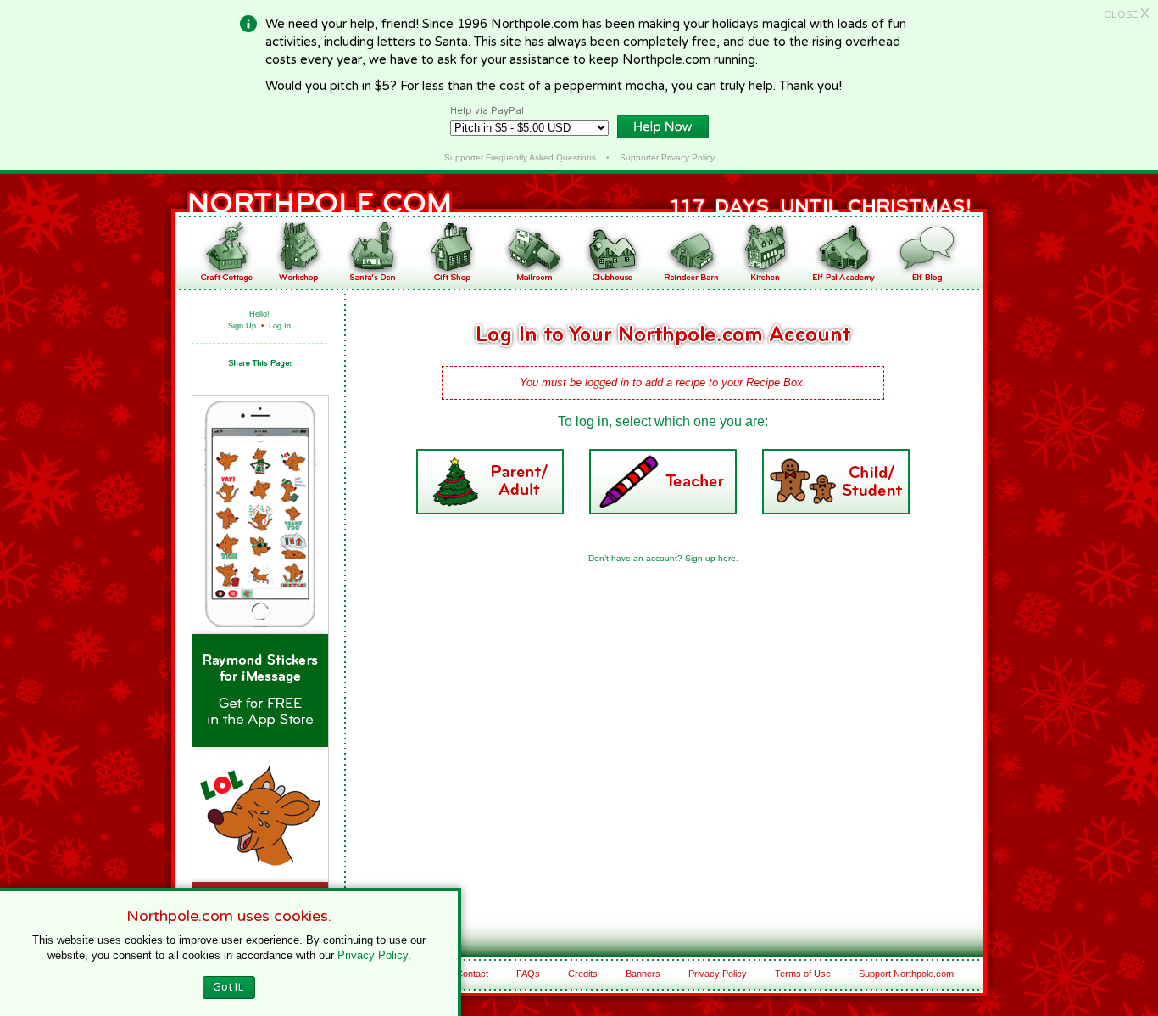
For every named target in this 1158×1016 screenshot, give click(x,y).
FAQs (528, 973)
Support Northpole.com (906, 973)
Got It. (228, 987)
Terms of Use (803, 973)
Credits (583, 973)
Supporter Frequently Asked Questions (520, 157)
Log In (280, 326)
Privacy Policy (717, 973)
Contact (472, 973)
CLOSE (1127, 14)
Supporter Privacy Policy (667, 157)
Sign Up (242, 326)
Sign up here (710, 558)
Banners (643, 973)
